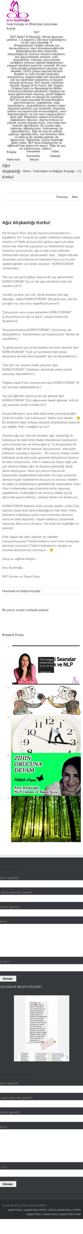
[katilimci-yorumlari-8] (42, 1057)
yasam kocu (50, 1214)
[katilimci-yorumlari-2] (58, 1057)
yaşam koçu (15, 1209)
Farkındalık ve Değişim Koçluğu (21, 591)
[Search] (50, 159)
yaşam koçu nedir (70, 1214)
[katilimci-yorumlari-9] (26, 1057)
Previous (62, 197)
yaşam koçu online (35, 1209)
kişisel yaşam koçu (60, 1209)
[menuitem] (37, 24)
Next (75, 197)
